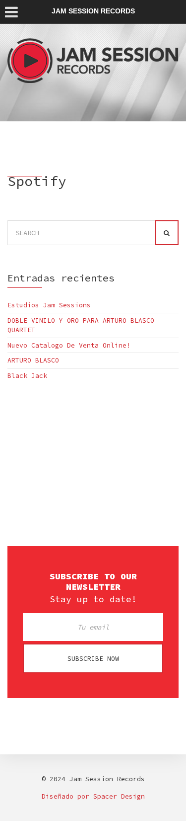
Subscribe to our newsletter (93, 581)
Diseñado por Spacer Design (93, 796)
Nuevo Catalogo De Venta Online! (68, 345)
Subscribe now (93, 658)
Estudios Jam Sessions (49, 305)
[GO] (167, 232)
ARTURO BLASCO (33, 360)
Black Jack (27, 375)
